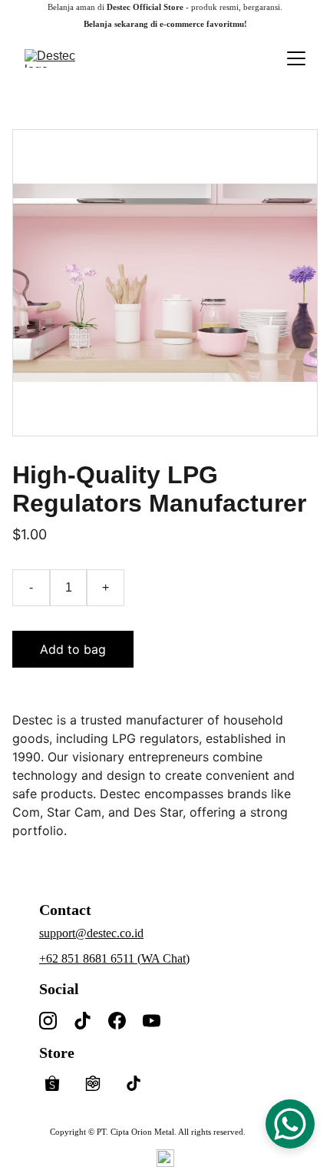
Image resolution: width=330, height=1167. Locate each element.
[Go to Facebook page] (117, 1020)
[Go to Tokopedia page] (100, 1083)
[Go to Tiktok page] (82, 1020)
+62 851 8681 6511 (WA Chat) (114, 958)
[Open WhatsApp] (290, 1124)
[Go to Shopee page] (60, 1083)
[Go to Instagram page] (48, 1020)
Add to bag (73, 649)
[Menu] (296, 58)
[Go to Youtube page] (151, 1020)
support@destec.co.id (91, 933)
